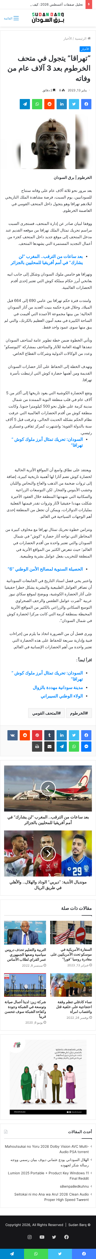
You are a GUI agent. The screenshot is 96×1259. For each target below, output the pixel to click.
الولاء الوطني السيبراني (62, 695)
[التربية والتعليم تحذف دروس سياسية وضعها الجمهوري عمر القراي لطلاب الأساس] (25, 932)
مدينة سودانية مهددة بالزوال (58, 687)
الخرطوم (77, 713)
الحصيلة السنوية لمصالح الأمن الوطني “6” (45, 569)
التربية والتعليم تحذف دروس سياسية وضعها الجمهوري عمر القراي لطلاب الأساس (25, 954)
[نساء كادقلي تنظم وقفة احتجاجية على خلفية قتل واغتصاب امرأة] (71, 985)
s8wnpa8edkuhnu (74, 1186)
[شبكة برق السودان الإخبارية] (48, 18)
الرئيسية (81, 38)
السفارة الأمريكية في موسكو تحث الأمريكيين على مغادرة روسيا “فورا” (71, 954)
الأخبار (67, 38)
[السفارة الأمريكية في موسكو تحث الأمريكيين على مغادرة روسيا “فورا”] (71, 932)
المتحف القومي (45, 713)
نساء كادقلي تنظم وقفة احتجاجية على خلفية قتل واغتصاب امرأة (74, 1007)
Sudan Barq (77, 1225)
